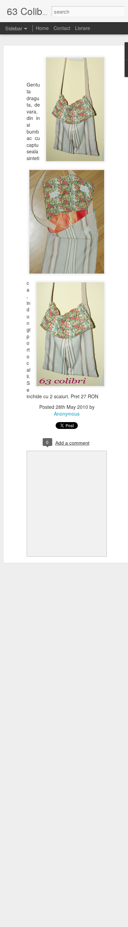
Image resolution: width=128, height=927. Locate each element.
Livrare (82, 28)
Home (42, 28)
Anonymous (67, 413)
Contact (62, 28)
